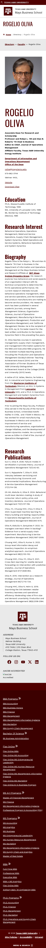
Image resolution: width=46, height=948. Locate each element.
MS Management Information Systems (21, 806)
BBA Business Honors (13, 708)
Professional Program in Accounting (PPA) (22, 810)
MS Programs (10, 818)
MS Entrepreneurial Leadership (18, 835)
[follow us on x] (29, 662)
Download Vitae (12, 186)
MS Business (9, 831)
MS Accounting (10, 823)
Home (8, 35)
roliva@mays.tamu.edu (16, 169)
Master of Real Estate (13, 856)
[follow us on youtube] (23, 662)
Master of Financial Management (18, 798)
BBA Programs (10, 699)
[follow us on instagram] (16, 662)
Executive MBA (10, 877)
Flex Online (9, 746)
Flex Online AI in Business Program (19, 785)
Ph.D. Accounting (11, 902)
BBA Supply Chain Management (18, 728)
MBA (5, 864)
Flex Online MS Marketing (15, 781)
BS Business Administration (16, 738)
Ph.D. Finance (9, 907)
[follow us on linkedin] (36, 662)
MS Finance (8, 802)
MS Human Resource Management (19, 839)
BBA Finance (9, 712)
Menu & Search (21, 945)
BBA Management (11, 716)
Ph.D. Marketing (10, 915)
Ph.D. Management (12, 911)
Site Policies (11, 937)
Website (8, 182)
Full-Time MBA (10, 869)
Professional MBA (11, 873)
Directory (9, 44)
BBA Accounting (10, 703)
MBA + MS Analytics (12, 881)
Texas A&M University (16, 2)
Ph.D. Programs (11, 898)
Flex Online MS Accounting (15, 755)
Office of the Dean (14, 164)
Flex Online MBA (11, 751)
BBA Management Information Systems (21, 720)
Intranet (39, 937)
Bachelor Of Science (13, 733)
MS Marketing (9, 844)
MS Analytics (9, 827)
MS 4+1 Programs (12, 793)
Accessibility (26, 937)
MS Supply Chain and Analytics (17, 852)
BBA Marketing (10, 724)
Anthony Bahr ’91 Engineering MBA (19, 890)
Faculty (21, 44)
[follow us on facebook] (9, 662)
